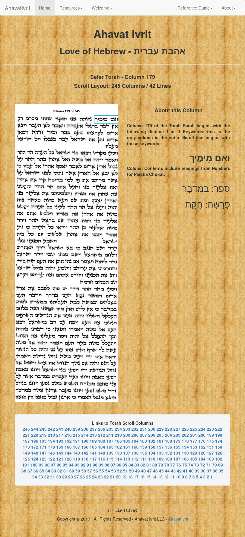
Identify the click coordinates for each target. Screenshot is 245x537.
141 (93, 453)
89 (101, 465)
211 (110, 435)
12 (166, 477)
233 (126, 429)
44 (167, 471)
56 (95, 471)
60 (71, 471)
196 (34, 441)
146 (51, 453)
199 (210, 435)
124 (34, 459)
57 (89, 471)
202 (185, 435)
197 (26, 441)
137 (126, 453)
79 (160, 465)
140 (101, 453)
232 (135, 429)
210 (118, 435)
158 (151, 447)
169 (59, 447)
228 (168, 429)
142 (84, 453)
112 (135, 459)
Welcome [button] (100, 8)
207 (143, 435)
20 (118, 477)
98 (47, 465)
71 (208, 465)
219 (43, 435)
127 (210, 453)
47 (149, 471)
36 (215, 471)
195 (43, 441)
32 (46, 477)
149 (26, 453)
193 (59, 441)
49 (137, 471)
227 (176, 429)
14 (154, 477)
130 (185, 453)
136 (135, 453)
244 (34, 429)
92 (83, 465)
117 (93, 459)
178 (185, 441)
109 (160, 459)
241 (59, 429)
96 (59, 465)
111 (143, 459)
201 (193, 435)
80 (154, 465)
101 (25, 465)
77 (172, 465)
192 (68, 441)
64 (47, 471)
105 (193, 459)
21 (112, 477)
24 (94, 477)
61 (65, 471)
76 (178, 465)
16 (142, 477)
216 (68, 435)
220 (34, 435)
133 (160, 453)
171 (43, 447)
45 (161, 471)
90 (95, 465)
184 (135, 441)
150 (218, 447)
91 (89, 465)
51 (125, 471)
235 (110, 429)
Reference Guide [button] (193, 8)
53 (113, 471)
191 (76, 441)
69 (220, 465)
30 (58, 477)
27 (76, 477)
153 (193, 447)
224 (202, 429)
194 (51, 441)
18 (130, 477)
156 (168, 447)
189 (93, 441)
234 (118, 429)
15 (148, 477)
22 (106, 477)
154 (185, 447)
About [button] (227, 8)
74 (190, 465)
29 (64, 477)
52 (119, 471)
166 (84, 447)
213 (93, 435)
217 (59, 435)
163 (110, 447)
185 (126, 441)
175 (210, 441)
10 (178, 477)
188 (101, 441)
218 (51, 435)
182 (151, 441)
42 (179, 471)
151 (210, 447)
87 (113, 465)
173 (26, 447)
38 (203, 471)
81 (148, 465)
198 (218, 435)
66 (35, 471)
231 (143, 429)
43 (173, 471)
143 (76, 453)
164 (101, 447)
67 (29, 471)
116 (101, 459)
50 (131, 471)
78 (166, 465)
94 (71, 465)
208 (135, 435)
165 (93, 447)
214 (84, 435)
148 (34, 453)
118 (84, 459)
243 (43, 429)
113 (126, 459)
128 (202, 453)
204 (168, 435)
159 (143, 447)
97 (53, 465)
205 (160, 435)
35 (221, 471)
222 (218, 429)
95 (65, 465)
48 (143, 471)
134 (151, 453)
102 (218, 459)
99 (41, 465)
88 (107, 465)
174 (218, 441)
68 (24, 471)
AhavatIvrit (17, 8)
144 (68, 453)
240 (68, 429)
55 (101, 471)
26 (82, 477)
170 (51, 447)
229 (160, 429)
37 (209, 471)
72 (202, 465)
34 (34, 477)
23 (100, 477)
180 (168, 441)
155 (176, 447)
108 (168, 459)
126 (218, 453)
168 (68, 447)
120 (68, 459)
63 (53, 471)
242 (51, 429)
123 (43, 459)
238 (84, 429)
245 (26, 429)
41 (185, 471)
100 (34, 465)
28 (70, 477)
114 (118, 459)
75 (184, 465)
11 (172, 477)
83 (136, 465)
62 (59, 471)
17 (136, 477)
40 (191, 471)
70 (214, 465)
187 (110, 441)
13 (160, 477)
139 (110, 453)
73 (196, 465)
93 (77, 465)
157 (160, 447)
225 (193, 429)
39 (197, 471)
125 (26, 459)
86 (119, 465)
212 (101, 435)
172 (34, 447)
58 (83, 471)
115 (110, 459)
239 (76, 429)
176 (202, 441)
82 (142, 465)
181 (160, 441)
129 (193, 453)
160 (135, 447)
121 (59, 459)
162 (118, 447)
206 (151, 435)
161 (126, 447)
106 (185, 459)
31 (52, 477)
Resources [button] (69, 8)
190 (84, 441)
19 (124, 477)
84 (130, 465)
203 (176, 435)
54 (107, 471)
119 (76, 459)
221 (26, 435)
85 (124, 465)
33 (40, 477)
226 (185, 429)
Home (47, 7)
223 (210, 429)
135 (143, 453)
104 (202, 459)
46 (155, 471)
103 (210, 459)
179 (176, 441)
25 (88, 477)
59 (77, 471)
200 (202, 435)
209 (126, 435)
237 (93, 429)
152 (202, 447)
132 (168, 453)
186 (118, 441)
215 (76, 435)
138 (118, 453)
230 (151, 429)
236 (101, 429)
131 (176, 453)
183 (143, 441)
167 (76, 447)
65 (41, 471)
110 (151, 459)
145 (59, 453)
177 (193, 441)
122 (51, 459)
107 (176, 459)
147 (43, 453)
